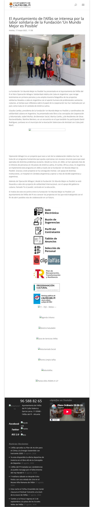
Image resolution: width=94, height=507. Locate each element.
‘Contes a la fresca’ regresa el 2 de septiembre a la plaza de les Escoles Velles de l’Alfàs (25, 502)
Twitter (15, 429)
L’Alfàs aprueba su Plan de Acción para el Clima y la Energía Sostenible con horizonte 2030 (26, 450)
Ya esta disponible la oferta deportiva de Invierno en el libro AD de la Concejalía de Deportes (27, 460)
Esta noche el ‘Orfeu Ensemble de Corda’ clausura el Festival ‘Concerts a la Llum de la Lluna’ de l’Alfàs (27, 492)
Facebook (14, 423)
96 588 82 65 (31, 400)
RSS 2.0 (15, 434)
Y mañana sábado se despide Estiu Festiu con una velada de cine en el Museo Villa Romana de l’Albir (25, 479)
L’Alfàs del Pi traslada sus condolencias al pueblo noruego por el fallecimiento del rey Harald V (27, 470)
